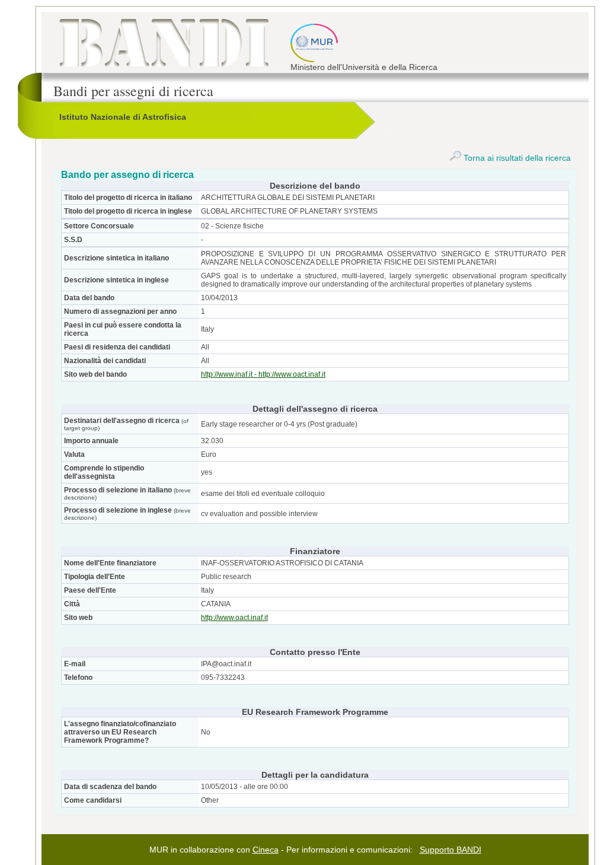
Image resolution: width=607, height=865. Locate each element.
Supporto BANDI (450, 849)
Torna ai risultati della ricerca (516, 158)
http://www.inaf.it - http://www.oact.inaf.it (263, 374)
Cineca (266, 849)
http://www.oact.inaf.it (234, 617)
